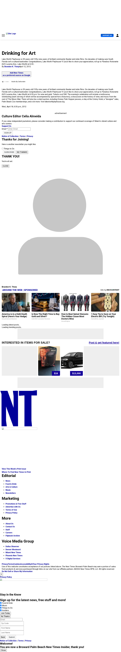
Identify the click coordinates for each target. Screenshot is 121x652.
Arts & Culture (11, 487)
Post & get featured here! (104, 342)
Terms (22, 136)
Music (8, 490)
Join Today (5, 613)
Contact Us (10, 526)
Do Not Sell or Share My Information (17, 571)
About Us (9, 524)
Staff (8, 530)
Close (3, 650)
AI (32, 564)
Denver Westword (13, 549)
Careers (9, 533)
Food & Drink (11, 484)
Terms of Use (11, 510)
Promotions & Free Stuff (16, 504)
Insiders (5, 610)
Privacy (30, 136)
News (8, 481)
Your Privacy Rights (41, 564)
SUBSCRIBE (9, 152)
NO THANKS (22, 152)
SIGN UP (7, 133)
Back (3, 637)
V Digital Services (13, 559)
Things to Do (7, 608)
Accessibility (25, 564)
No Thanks (5, 616)
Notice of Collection (10, 136)
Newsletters (11, 493)
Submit (12, 637)
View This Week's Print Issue (14, 469)
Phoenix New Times (14, 555)
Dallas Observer (12, 546)
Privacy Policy (11, 513)
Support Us (107, 35)
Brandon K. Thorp (11, 66)
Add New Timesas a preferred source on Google (16, 74)
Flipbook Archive (13, 536)
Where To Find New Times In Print (16, 472)
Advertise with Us (13, 507)
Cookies (16, 564)
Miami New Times (13, 552)
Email (5, 129)
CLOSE (5, 166)
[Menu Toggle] (3, 35)
